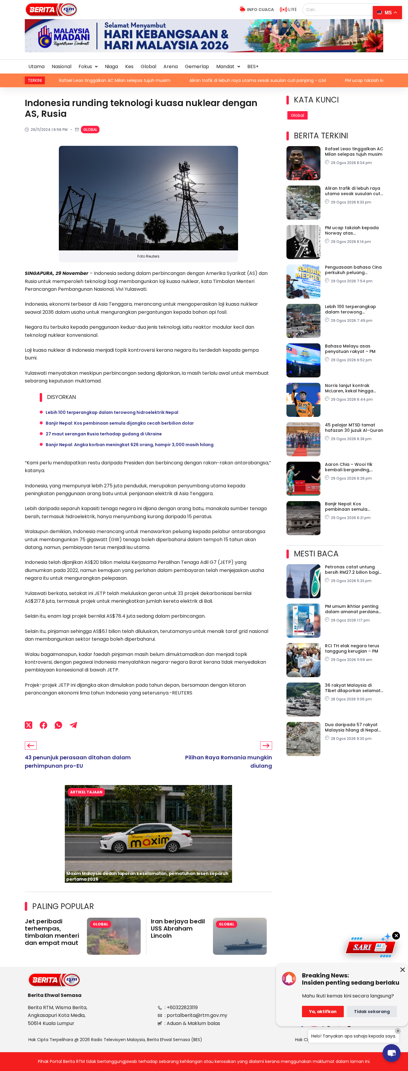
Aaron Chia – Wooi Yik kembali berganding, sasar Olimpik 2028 (348, 467)
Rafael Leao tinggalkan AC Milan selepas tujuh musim (354, 151)
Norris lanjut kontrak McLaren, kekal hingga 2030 (349, 388)
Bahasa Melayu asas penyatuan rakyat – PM (350, 348)
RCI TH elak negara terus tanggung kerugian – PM (352, 648)
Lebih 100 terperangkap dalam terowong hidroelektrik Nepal (112, 412)
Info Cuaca (260, 10)
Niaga (111, 66)
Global (148, 66)
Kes (129, 66)
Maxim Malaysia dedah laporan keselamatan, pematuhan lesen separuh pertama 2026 (147, 876)
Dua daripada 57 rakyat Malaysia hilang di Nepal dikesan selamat (351, 727)
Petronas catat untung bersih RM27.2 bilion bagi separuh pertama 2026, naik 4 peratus (352, 569)
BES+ (253, 66)
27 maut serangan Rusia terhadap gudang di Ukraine (104, 434)
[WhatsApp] (58, 724)
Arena (170, 66)
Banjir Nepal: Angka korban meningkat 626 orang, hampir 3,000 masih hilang (130, 445)
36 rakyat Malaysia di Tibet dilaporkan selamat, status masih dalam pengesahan (353, 688)
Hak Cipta (305, 1040)
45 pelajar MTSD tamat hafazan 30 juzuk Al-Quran (354, 427)
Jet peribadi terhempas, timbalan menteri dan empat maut (52, 932)
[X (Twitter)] (28, 724)
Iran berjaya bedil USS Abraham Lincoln (178, 928)
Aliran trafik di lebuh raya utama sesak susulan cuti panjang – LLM (192, 80)
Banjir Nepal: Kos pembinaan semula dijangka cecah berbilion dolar (120, 423)
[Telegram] (73, 724)
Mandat (225, 66)
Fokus (85, 66)
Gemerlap (197, 66)
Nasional (61, 66)
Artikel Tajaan (86, 792)
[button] (88, 67)
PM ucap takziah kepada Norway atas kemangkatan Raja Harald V (354, 230)
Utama (36, 66)
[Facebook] (43, 724)
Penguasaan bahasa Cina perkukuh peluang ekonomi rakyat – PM (353, 269)
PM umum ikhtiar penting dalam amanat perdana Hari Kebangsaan (351, 609)
